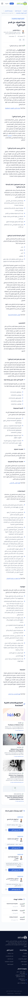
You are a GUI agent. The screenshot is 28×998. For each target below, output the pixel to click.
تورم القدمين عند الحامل (14, 694)
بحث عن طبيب (10, 953)
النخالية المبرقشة (13, 917)
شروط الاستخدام (18, 993)
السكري (10, 135)
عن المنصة (24, 956)
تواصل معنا (24, 964)
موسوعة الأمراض (9, 11)
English (6, 3)
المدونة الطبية (18, 11)
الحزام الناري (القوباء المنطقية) (12, 108)
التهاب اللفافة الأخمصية (14, 315)
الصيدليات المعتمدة (9, 961)
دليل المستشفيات (9, 956)
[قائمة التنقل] (2, 3)
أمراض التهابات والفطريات (21, 13)
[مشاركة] (20, 39)
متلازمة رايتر (15, 910)
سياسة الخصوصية (10, 993)
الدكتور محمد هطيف (12, 839)
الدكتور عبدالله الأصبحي (12, 879)
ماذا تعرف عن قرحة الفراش (13, 578)
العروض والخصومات (22, 959)
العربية (11, 3)
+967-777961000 (21, 983)
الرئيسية (25, 11)
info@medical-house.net (22, 979)
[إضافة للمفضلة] (23, 39)
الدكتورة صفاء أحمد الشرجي (13, 858)
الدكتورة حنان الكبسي (12, 819)
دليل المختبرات (10, 959)
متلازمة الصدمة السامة (12, 903)
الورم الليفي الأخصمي (14, 483)
